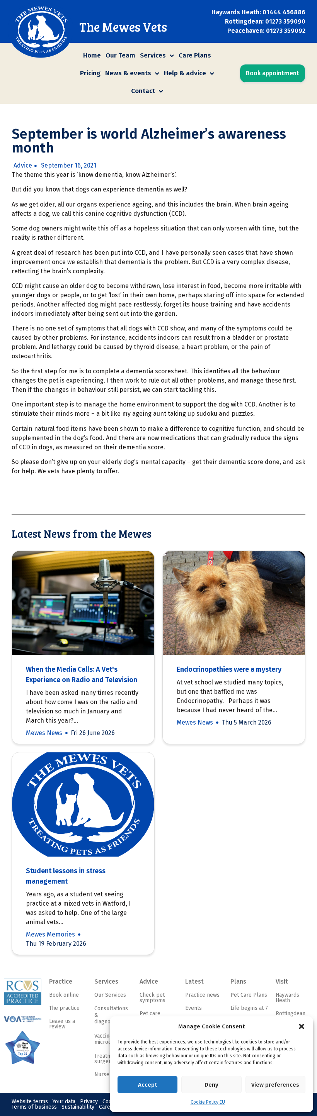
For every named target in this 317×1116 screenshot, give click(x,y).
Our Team (120, 55)
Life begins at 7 (249, 1008)
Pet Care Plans (248, 995)
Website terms (30, 1101)
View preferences (275, 1084)
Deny (211, 1084)
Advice (23, 165)
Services (153, 55)
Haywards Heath (287, 998)
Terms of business (34, 1107)
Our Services (110, 995)
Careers (108, 1107)
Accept (147, 1084)
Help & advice (185, 73)
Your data (64, 1101)
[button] (301, 1026)
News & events (128, 73)
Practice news (202, 995)
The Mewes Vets (123, 27)
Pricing (90, 73)
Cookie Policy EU (208, 1102)
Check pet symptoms (152, 998)
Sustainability (77, 1107)
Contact (143, 91)
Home (92, 55)
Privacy (89, 1101)
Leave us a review (62, 1024)
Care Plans (195, 55)
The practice (64, 1008)
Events (193, 1008)
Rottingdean (290, 1013)
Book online (64, 995)
